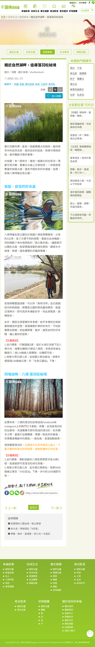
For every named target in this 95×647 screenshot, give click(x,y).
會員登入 (73, 2)
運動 (55, 586)
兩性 (7, 582)
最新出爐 (14, 52)
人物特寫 (9, 579)
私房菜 (80, 94)
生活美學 (64, 52)
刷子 (72, 78)
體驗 (43, 609)
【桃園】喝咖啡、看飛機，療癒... (80, 114)
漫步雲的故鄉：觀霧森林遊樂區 (80, 193)
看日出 (73, 84)
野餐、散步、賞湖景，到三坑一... (79, 170)
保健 (55, 582)
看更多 (33, 507)
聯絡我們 (69, 609)
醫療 (55, 579)
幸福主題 (9, 572)
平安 (79, 68)
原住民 (73, 73)
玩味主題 (30, 52)
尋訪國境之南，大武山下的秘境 (80, 182)
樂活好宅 (81, 582)
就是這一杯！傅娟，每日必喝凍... (80, 136)
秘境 (37, 84)
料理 (79, 572)
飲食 (55, 575)
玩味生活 (12, 17)
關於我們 (69, 606)
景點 (22, 84)
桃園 (16, 84)
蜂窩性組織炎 (77, 89)
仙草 (72, 94)
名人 (7, 575)
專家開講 (9, 586)
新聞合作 (69, 616)
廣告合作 (69, 620)
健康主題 (57, 572)
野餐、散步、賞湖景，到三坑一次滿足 (30, 533)
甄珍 (72, 68)
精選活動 (81, 52)
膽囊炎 (80, 78)
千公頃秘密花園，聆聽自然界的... (80, 216)
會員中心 (69, 613)
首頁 (3, 17)
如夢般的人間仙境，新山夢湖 (25, 523)
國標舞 (82, 73)
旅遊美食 (23, 17)
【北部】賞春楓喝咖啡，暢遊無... (80, 148)
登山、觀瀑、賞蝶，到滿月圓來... (80, 205)
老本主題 (21, 609)
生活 (79, 579)
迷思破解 (57, 589)
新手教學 (83, 2)
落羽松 (51, 84)
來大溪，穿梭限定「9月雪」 (25, 528)
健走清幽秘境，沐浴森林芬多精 (80, 125)
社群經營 (69, 627)
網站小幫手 (70, 630)
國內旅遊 (29, 84)
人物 (79, 575)
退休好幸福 (10, 7)
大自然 (44, 84)
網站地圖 (69, 623)
